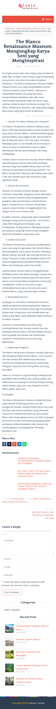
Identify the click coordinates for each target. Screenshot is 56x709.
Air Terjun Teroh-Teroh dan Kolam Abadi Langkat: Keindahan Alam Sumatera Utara (34, 473)
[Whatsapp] (24, 444)
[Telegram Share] (19, 444)
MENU (49, 19)
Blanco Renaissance (42, 498)
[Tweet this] (9, 444)
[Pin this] (14, 444)
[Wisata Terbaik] (28, 6)
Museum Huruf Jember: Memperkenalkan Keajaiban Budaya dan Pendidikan (34, 461)
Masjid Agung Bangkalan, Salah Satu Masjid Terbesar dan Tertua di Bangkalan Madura (35, 486)
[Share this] (4, 444)
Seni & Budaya (17, 498)
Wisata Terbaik (37, 703)
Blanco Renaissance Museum (15, 501)
